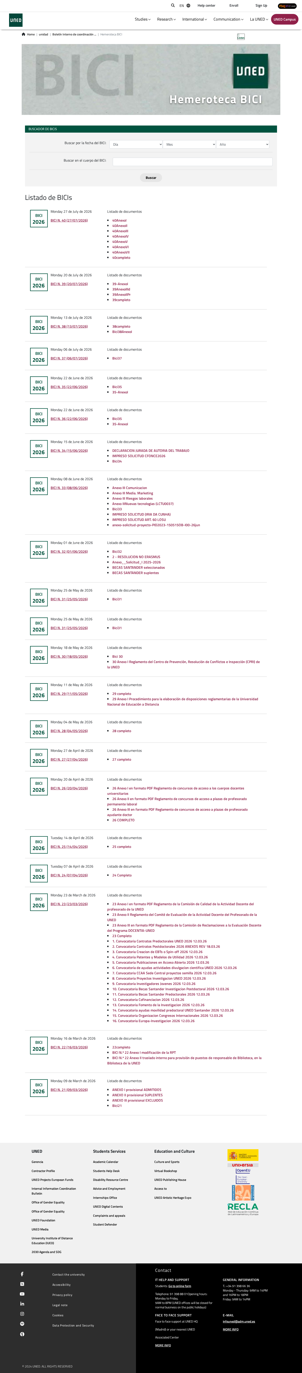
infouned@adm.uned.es (239, 1321)
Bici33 (117, 509)
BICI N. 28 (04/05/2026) (69, 730)
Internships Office (105, 1197)
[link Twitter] (21, 1284)
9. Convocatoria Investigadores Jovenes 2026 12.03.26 (153, 983)
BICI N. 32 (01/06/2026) (69, 551)
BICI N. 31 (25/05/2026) (69, 599)
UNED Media (40, 1229)
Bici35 (117, 386)
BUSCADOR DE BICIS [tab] (43, 129)
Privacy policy (62, 1294)
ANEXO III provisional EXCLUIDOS (137, 1100)
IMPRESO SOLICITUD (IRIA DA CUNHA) (141, 514)
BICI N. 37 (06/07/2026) (69, 358)
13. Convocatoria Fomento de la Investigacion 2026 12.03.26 (158, 1005)
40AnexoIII (120, 231)
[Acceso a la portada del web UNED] (16, 20)
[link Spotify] (21, 1324)
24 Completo (122, 875)
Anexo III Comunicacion (129, 487)
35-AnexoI (120, 392)
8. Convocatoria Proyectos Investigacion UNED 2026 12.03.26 (159, 978)
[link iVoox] (21, 1335)
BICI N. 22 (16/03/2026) (69, 1047)
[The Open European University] (243, 1176)
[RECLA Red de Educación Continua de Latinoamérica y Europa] (242, 1209)
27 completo (121, 759)
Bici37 (117, 358)
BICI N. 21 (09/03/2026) (69, 1089)
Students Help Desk (106, 1170)
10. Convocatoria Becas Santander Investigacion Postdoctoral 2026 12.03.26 (170, 989)
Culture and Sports (167, 1161)
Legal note (60, 1305)
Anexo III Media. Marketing (132, 493)
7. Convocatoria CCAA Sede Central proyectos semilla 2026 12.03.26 (164, 973)
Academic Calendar (105, 1161)
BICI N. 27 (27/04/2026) (69, 759)
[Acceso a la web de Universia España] (242, 1164)
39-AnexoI (120, 283)
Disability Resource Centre (110, 1179)
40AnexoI (119, 220)
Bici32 (117, 551)
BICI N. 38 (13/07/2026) (69, 326)
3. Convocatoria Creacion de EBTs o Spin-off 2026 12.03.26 (157, 951)
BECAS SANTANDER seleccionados (138, 567)
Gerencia (37, 1161)
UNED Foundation (43, 1220)
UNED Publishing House (170, 1179)
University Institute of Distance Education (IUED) (52, 1240)
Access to (160, 1188)
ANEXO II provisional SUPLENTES (137, 1095)
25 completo (121, 846)
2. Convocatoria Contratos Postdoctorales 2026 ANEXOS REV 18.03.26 (166, 946)
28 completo (121, 730)
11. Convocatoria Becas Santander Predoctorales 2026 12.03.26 (161, 994)
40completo (121, 257)
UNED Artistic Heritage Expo (172, 1197)
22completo (121, 1047)
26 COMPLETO (123, 820)
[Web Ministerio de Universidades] (242, 1155)
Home (31, 34)
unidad (43, 34)
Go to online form (179, 1286)
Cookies (58, 1315)
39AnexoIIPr (121, 294)
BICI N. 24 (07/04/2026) (69, 875)
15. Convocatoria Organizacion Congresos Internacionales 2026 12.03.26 (167, 1015)
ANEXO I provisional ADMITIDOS (136, 1089)
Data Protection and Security (73, 1325)
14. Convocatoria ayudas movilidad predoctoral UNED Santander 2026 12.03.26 (173, 1010)
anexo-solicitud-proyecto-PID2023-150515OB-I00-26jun (156, 525)
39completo (121, 299)
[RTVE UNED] (287, 6)
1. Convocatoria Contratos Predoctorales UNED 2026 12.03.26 (159, 941)
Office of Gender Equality (48, 1202)
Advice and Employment (109, 1188)
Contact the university (68, 1274)
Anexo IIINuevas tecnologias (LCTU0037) (143, 503)
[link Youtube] (21, 1294)
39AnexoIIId (121, 289)
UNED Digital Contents (108, 1206)
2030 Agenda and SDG (46, 1251)
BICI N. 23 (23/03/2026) (69, 904)
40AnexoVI (120, 246)
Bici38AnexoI (122, 331)
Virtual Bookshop (165, 1170)
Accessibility (61, 1284)
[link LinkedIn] (21, 1304)
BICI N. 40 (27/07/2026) (69, 220)
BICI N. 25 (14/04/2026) (69, 846)
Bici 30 (117, 656)
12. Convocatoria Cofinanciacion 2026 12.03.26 (148, 999)
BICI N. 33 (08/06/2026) (69, 487)
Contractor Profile (43, 1170)
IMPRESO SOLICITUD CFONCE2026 (138, 455)
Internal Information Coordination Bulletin (54, 1191)
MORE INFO (163, 1345)
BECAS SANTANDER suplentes (135, 572)
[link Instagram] (21, 1314)
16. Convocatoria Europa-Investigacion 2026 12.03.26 (153, 1020)
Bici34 (117, 461)
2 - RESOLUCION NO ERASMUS (136, 556)
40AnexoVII (121, 252)
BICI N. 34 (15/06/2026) (69, 450)
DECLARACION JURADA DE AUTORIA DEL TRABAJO (150, 450)
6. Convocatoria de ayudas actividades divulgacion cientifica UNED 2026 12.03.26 (174, 967)
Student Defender (105, 1224)
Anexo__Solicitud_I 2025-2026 (136, 562)
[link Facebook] (21, 1274)
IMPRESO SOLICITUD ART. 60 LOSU (139, 519)
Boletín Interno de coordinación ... (74, 34)
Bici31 (117, 599)
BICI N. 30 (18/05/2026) (69, 656)
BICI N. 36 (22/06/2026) (69, 418)
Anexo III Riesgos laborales (132, 498)
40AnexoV (120, 241)
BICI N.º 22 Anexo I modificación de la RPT (144, 1052)
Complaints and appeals (109, 1215)
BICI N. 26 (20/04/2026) (69, 788)
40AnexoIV (120, 236)
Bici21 (117, 1105)
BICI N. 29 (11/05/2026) (69, 693)
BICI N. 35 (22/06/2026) (69, 386)
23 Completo (122, 935)
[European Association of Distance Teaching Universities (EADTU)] (243, 1193)
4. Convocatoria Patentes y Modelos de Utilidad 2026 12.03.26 (160, 957)
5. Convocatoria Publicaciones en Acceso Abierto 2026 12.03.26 (160, 962)
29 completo (121, 693)
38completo (121, 326)
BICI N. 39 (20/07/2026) (69, 283)
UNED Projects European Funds (52, 1179)
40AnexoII (119, 225)
